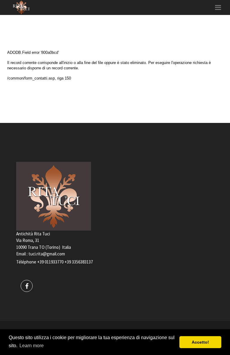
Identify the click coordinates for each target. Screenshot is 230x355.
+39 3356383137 (78, 262)
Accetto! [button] (200, 342)
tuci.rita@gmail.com (46, 254)
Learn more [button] (31, 345)
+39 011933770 (50, 262)
